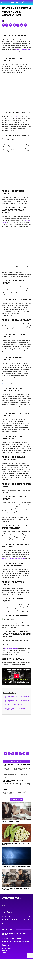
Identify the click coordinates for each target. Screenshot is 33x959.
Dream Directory (8, 912)
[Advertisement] (16, 92)
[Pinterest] (10, 25)
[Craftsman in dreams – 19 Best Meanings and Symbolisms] (16, 878)
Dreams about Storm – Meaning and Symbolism (16, 866)
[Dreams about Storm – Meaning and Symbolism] (16, 856)
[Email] (21, 25)
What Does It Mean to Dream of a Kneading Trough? (16, 765)
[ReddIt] (18, 25)
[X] (6, 25)
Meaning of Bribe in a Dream (10, 821)
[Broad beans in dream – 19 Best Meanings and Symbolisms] (16, 833)
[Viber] (25, 25)
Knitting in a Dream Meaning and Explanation (13, 781)
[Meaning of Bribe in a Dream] (16, 811)
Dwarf (5, 789)
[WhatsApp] (14, 25)
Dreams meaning (8, 930)
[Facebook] (3, 25)
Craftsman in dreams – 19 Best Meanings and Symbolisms (15, 888)
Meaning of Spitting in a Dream (12, 773)
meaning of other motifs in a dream (13, 558)
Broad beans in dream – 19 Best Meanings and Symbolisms (15, 844)
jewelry (16, 116)
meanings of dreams (11, 648)
